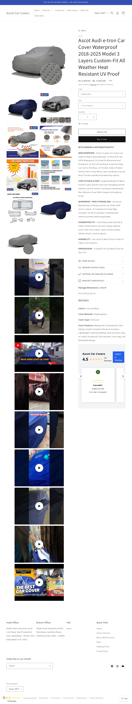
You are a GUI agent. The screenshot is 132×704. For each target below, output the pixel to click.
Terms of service (68, 698)
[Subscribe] (50, 666)
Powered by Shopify (30, 698)
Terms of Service (103, 633)
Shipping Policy (103, 646)
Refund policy (43, 698)
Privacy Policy (102, 651)
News (99, 642)
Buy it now (102, 139)
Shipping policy (81, 698)
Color (80, 89)
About (69, 628)
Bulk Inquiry (83, 300)
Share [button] (83, 30)
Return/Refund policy (105, 637)
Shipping (93, 84)
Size (79, 100)
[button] (47, 10)
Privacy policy (55, 698)
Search (99, 628)
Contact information (96, 698)
